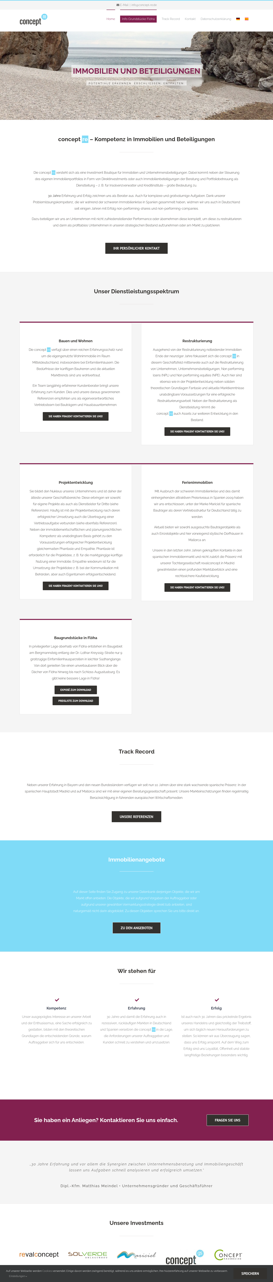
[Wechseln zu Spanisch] (246, 19)
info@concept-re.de (144, 5)
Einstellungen (17, 1276)
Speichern (250, 1273)
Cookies (47, 1270)
